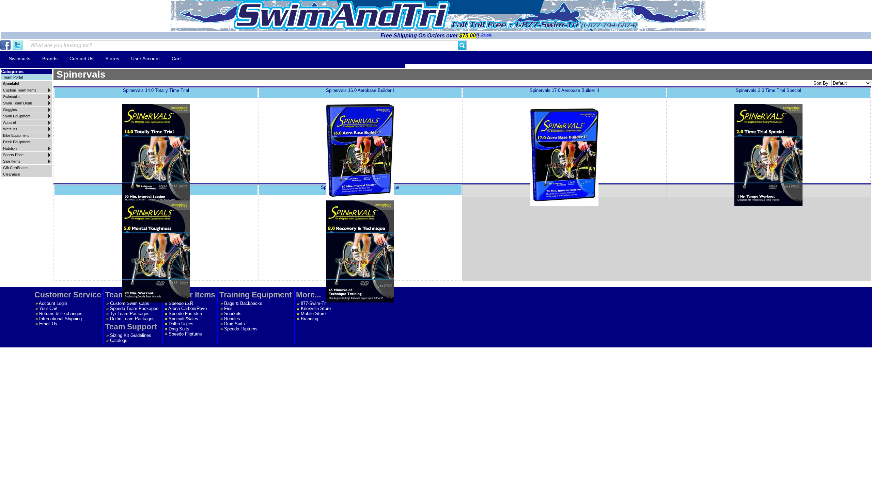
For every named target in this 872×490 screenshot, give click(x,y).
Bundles (232, 318)
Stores (112, 58)
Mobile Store (313, 313)
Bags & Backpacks (243, 303)
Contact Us (81, 58)
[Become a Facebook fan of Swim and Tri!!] (6, 45)
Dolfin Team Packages (132, 318)
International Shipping (60, 318)
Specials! (11, 84)
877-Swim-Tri (314, 303)
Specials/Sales (183, 318)
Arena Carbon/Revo (187, 308)
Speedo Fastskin (185, 313)
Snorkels (233, 313)
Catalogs (118, 340)
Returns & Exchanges (60, 313)
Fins (228, 308)
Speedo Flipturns (185, 334)
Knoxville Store (316, 308)
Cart (176, 58)
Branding (309, 318)
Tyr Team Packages (130, 313)
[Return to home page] (342, 15)
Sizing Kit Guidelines (130, 335)
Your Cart (48, 308)
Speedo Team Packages (134, 308)
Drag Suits (179, 328)
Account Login (53, 303)
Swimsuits (19, 58)
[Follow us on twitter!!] (18, 45)
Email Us (48, 323)
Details (486, 34)
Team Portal (13, 77)
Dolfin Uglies (181, 323)
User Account (145, 58)
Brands (50, 58)
